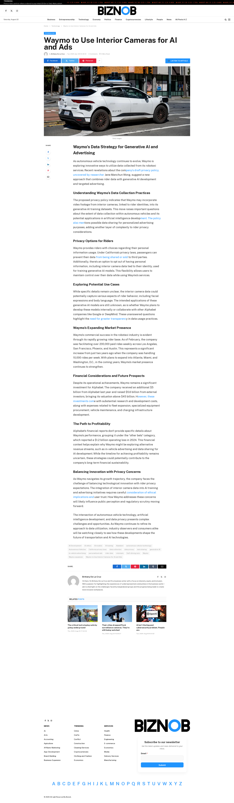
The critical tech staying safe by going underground (82, 626)
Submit (162, 765)
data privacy (129, 549)
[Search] (225, 19)
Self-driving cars (133, 553)
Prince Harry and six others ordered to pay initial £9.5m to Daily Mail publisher (34, 3)
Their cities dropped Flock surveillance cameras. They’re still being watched (115, 627)
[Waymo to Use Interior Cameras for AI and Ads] (117, 101)
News (169, 19)
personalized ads (95, 553)
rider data (109, 553)
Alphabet (119, 546)
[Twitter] (48, 158)
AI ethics (87, 546)
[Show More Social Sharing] (99, 60)
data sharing (142, 549)
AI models (98, 546)
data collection (115, 549)
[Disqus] (117, 673)
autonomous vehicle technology (138, 546)
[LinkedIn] (48, 164)
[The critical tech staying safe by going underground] (83, 613)
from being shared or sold (111, 257)
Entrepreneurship (67, 19)
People (160, 19)
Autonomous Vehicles (77, 549)
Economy (97, 19)
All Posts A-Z (181, 19)
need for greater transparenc (108, 318)
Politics (107, 19)
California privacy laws (98, 549)
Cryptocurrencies (133, 19)
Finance (118, 19)
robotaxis (120, 553)
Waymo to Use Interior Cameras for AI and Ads (104, 557)
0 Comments (93, 54)
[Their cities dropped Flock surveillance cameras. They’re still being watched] (117, 613)
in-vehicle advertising (77, 553)
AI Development (75, 546)
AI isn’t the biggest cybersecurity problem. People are (150, 627)
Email (144, 753)
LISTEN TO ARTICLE (178, 61)
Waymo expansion (76, 557)
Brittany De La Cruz (58, 54)
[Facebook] (48, 152)
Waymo (145, 553)
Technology (83, 19)
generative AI (155, 549)
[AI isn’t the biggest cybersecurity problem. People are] (151, 613)
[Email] (48, 176)
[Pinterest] (48, 170)
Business (51, 19)
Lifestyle (149, 19)
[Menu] (229, 19)
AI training (109, 546)
